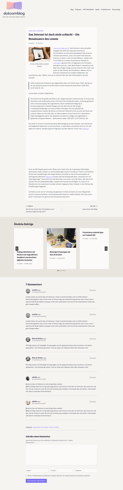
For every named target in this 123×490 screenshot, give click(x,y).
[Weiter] (106, 248)
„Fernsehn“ (57, 63)
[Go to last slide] (16, 248)
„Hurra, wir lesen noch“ (61, 48)
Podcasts (78, 9)
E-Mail (54, 471)
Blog (72, 9)
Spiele (97, 9)
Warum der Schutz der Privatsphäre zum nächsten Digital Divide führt (40, 209)
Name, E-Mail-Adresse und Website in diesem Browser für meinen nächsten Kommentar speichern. (59, 476)
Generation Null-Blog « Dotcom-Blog (45, 427)
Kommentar (30, 443)
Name (29, 471)
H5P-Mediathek (88, 9)
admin (32, 43)
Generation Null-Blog (90, 207)
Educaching (116, 9)
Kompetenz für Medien (36, 31)
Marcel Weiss (37, 338)
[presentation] (28, 238)
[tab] (57, 270)
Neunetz (49, 177)
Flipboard (85, 129)
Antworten (93, 290)
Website (78, 471)
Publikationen (106, 9)
